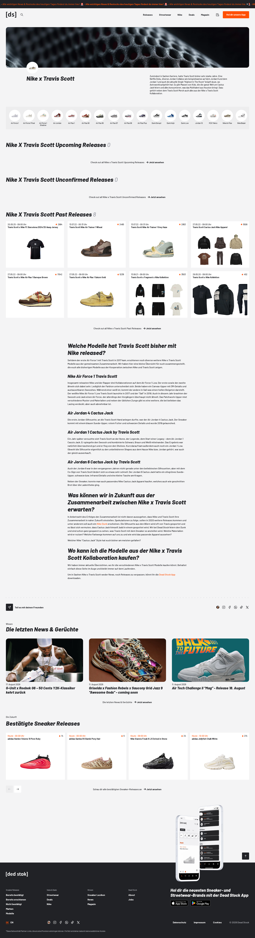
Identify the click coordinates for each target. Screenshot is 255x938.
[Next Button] (17, 789)
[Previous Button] (9, 789)
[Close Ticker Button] (247, 4)
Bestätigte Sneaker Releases (43, 723)
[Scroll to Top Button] (245, 856)
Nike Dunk (102, 523)
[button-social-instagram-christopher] (218, 607)
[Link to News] (22, 15)
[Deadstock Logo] (11, 15)
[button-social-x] (247, 607)
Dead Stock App (167, 574)
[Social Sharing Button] (9, 607)
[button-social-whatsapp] (235, 607)
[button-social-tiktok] (241, 607)
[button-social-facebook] (229, 607)
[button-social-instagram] (223, 607)
